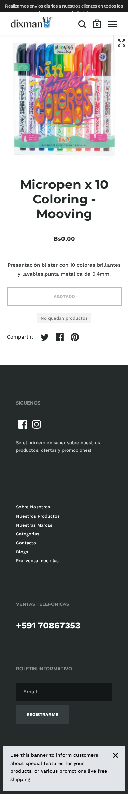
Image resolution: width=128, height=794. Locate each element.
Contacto (26, 542)
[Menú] (112, 24)
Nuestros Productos (38, 516)
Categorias (27, 534)
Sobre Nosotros (33, 507)
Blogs (22, 551)
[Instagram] (36, 424)
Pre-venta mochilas (37, 560)
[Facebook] (22, 424)
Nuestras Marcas (34, 525)
